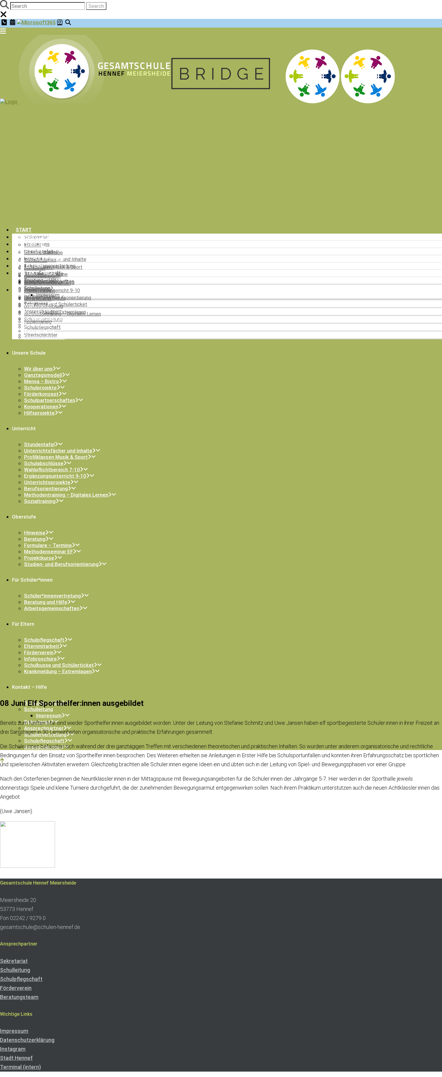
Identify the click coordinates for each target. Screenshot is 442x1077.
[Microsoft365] (36, 22)
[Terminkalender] (12, 22)
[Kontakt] (4, 22)
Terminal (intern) (20, 1067)
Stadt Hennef (16, 1058)
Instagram (13, 1049)
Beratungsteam (19, 997)
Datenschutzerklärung (27, 1040)
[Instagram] (60, 22)
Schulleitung (15, 970)
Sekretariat (14, 961)
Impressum (14, 1031)
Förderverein (16, 988)
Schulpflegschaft (21, 979)
